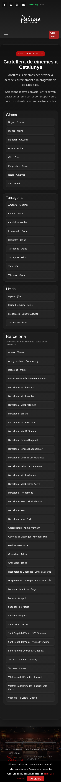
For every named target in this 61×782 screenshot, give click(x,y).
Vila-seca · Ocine (16, 275)
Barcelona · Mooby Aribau (21, 396)
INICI (7, 749)
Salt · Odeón (14, 183)
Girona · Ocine (15, 148)
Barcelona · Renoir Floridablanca (25, 501)
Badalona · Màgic (17, 369)
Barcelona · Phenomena (20, 492)
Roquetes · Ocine (17, 239)
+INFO (53, 34)
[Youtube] (17, 4)
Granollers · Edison (18, 554)
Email (42, 5)
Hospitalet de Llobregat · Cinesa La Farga (29, 571)
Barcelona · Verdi (17, 510)
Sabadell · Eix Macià (18, 606)
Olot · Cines (14, 157)
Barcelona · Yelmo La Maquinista (25, 466)
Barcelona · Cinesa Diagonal (23, 439)
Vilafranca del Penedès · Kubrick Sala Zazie (27, 687)
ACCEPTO (35, 778)
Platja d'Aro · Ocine (18, 166)
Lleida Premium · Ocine (20, 304)
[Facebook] (4, 4)
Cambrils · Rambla (18, 222)
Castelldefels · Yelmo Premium (24, 527)
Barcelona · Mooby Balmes (22, 404)
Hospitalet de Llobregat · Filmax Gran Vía (29, 580)
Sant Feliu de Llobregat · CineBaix (25, 650)
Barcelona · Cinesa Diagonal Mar (25, 448)
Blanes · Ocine (15, 130)
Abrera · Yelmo (16, 352)
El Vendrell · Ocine (18, 231)
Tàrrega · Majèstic (17, 322)
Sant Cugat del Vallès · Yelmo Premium (28, 641)
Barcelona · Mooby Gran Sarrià (24, 483)
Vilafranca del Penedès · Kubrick (25, 676)
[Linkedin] (23, 4)
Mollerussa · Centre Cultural (23, 313)
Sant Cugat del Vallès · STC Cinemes (27, 633)
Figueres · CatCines (18, 139)
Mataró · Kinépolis (17, 598)
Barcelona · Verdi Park (19, 519)
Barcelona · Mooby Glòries (22, 475)
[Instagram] (11, 4)
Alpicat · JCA (14, 296)
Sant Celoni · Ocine (18, 624)
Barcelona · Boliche (18, 413)
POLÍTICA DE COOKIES (36, 749)
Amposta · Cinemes (18, 204)
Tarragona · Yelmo (17, 257)
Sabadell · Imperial (18, 615)
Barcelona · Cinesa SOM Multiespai (26, 457)
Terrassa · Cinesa (17, 668)
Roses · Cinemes (16, 174)
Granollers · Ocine (17, 562)
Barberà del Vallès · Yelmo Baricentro (27, 378)
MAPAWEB (17, 749)
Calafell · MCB (15, 213)
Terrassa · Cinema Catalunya (23, 659)
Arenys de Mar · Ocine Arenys (23, 361)
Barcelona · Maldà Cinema (22, 431)
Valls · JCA (13, 266)
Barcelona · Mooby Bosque (22, 422)
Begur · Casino (16, 122)
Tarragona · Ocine (17, 248)
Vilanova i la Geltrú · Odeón (22, 697)
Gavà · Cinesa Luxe (18, 545)
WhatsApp (34, 5)
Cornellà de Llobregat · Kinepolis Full (27, 536)
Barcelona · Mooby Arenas (22, 387)
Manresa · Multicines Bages (22, 589)
